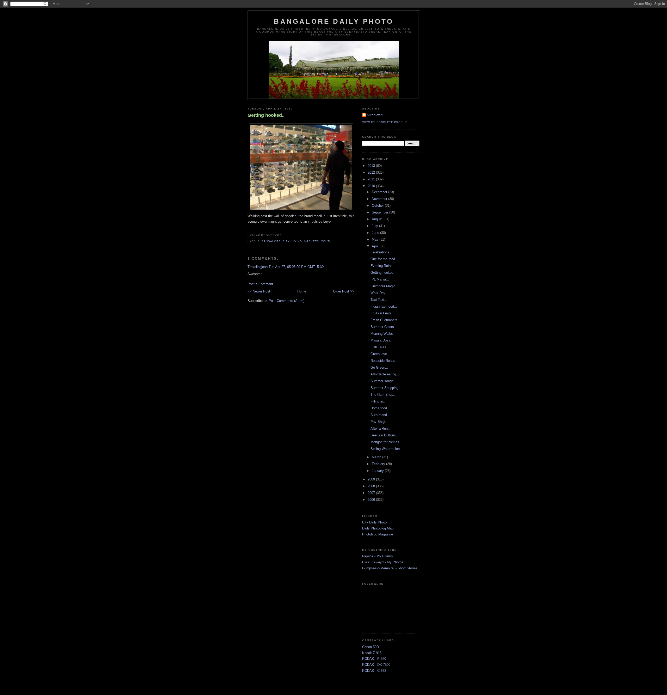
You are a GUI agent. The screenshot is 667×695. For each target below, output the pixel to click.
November (380, 199)
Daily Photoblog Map (377, 528)
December (380, 192)
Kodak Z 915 (371, 653)
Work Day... (379, 293)
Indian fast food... (383, 306)
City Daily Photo (374, 522)
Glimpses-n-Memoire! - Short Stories (389, 568)
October (378, 206)
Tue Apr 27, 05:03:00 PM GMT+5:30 (296, 267)
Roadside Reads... (384, 361)
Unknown (375, 114)
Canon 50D (370, 647)
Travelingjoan (258, 267)
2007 (372, 493)
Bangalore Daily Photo (333, 21)
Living (297, 241)
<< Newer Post (259, 291)
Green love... (380, 354)
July (375, 226)
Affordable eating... (384, 374)
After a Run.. (380, 428)
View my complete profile (384, 122)
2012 (372, 172)
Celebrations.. (380, 252)
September (380, 212)
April (376, 246)
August (378, 219)
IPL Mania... (379, 279)
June (376, 233)
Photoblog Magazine (377, 534)
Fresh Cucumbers (383, 320)
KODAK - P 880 (374, 659)
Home (301, 291)
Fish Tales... (379, 347)
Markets (311, 241)
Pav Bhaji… (379, 422)
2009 (372, 479)
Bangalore (271, 241)
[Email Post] (283, 234)
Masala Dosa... (381, 340)
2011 (372, 179)
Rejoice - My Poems (377, 556)
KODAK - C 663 (374, 671)
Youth (326, 241)
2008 (372, 486)
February (379, 464)
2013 (372, 166)
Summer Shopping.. (385, 388)
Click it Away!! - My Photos (382, 562)
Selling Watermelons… (387, 449)
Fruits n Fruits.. (382, 313)
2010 (372, 186)
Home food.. (379, 408)
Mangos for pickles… (386, 442)
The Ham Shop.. (382, 395)
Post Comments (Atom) (286, 301)
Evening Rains (381, 266)
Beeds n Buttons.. (384, 435)
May (375, 239)
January (378, 471)
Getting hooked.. (266, 115)
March (377, 457)
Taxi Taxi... (378, 300)
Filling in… (378, 401)
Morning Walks (381, 334)
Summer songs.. (383, 381)
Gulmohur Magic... (384, 286)
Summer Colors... (383, 327)
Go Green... (379, 367)
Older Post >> (343, 291)
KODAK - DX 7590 (376, 665)
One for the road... (384, 259)
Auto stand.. (379, 415)
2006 (372, 500)
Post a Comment (260, 284)
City (286, 241)
